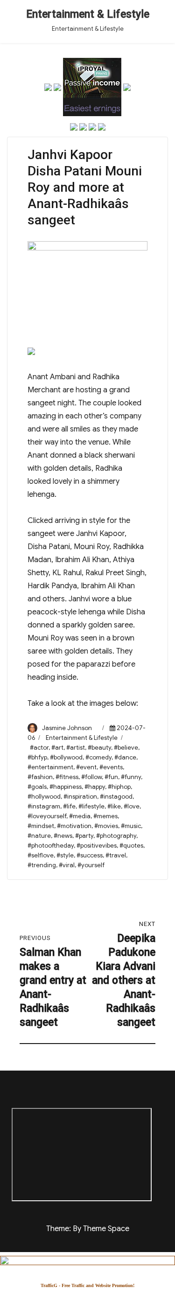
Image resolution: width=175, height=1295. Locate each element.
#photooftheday (51, 845)
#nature (39, 836)
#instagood (116, 797)
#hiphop (119, 787)
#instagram (44, 806)
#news (63, 836)
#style (65, 855)
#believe (126, 748)
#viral (67, 865)
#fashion (40, 777)
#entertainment (50, 767)
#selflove (41, 855)
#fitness (67, 777)
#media (80, 816)
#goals (37, 787)
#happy (94, 787)
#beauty (99, 748)
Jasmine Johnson (67, 728)
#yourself (91, 865)
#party (84, 836)
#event (86, 767)
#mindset (41, 826)
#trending (42, 865)
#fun (111, 777)
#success (90, 855)
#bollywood (66, 757)
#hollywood (44, 797)
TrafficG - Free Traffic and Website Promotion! (87, 1285)
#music (131, 826)
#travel (115, 855)
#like (114, 806)
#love (132, 806)
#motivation (74, 826)
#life (69, 806)
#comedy (98, 757)
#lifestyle (91, 806)
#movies (106, 826)
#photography (116, 836)
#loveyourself (47, 816)
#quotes (131, 845)
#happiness (65, 787)
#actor (39, 748)
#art (57, 748)
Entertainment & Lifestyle (87, 14)
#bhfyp (37, 757)
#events (111, 767)
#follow (91, 777)
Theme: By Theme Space (87, 1228)
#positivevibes (97, 845)
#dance (125, 757)
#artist (75, 748)
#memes (105, 816)
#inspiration (80, 797)
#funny (131, 777)
